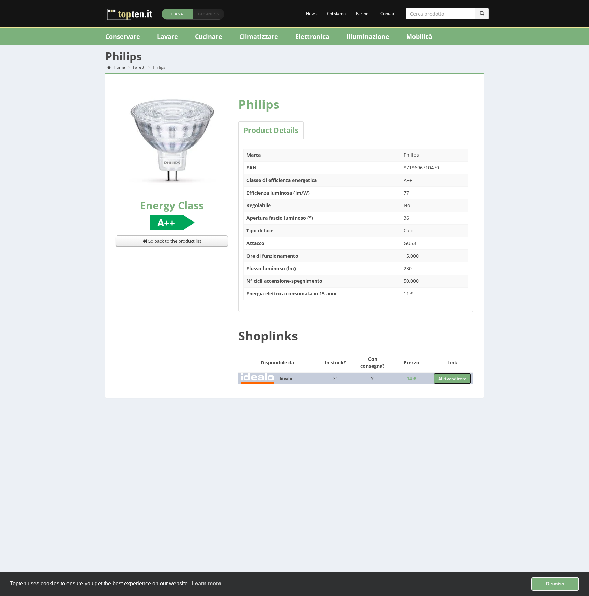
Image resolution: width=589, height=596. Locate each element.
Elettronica (312, 36)
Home (118, 67)
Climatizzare (258, 36)
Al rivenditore (452, 379)
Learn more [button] (206, 583)
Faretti (139, 67)
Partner (363, 13)
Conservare (122, 36)
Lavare (167, 36)
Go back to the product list (174, 241)
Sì (335, 378)
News (311, 13)
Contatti (387, 13)
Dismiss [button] (555, 583)
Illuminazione (367, 36)
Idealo (286, 378)
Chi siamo (336, 13)
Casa (177, 14)
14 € (411, 378)
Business (209, 14)
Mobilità (419, 36)
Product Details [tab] (271, 130)
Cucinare (208, 36)
